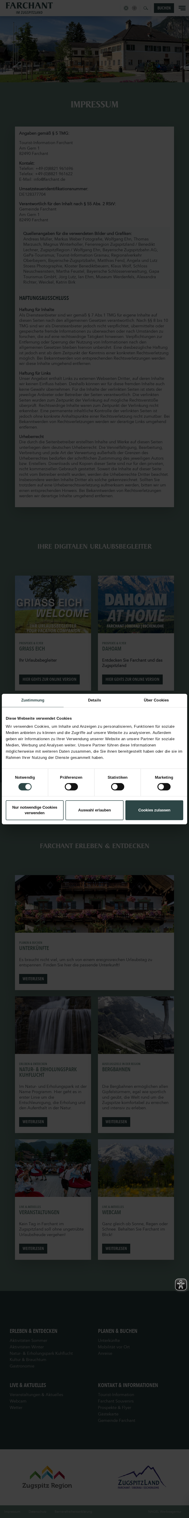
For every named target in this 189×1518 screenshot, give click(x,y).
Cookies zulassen (154, 810)
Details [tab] (94, 700)
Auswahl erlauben (94, 810)
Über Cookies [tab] (156, 700)
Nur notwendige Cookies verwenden (34, 810)
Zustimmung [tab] (32, 700)
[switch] (71, 786)
